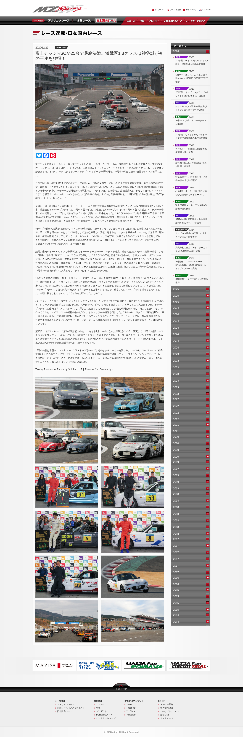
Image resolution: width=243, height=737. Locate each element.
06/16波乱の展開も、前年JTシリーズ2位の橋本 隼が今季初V (191, 177)
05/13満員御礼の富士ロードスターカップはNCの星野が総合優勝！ (191, 247)
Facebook (131, 708)
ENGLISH (206, 10)
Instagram (131, 715)
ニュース (131, 20)
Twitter (129, 704)
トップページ (160, 10)
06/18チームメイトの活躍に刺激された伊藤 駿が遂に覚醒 (191, 149)
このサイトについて (169, 711)
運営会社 (164, 715)
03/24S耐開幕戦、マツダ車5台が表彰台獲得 (191, 279)
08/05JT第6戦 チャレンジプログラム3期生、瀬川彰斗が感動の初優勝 (191, 60)
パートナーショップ (195, 20)
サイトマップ (191, 10)
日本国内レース (64, 711)
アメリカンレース (65, 704)
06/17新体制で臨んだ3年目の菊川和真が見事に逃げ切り (191, 163)
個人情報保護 (166, 708)
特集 (142, 20)
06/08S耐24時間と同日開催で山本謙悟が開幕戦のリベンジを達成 (191, 219)
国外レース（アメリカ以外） (71, 708)
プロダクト (154, 20)
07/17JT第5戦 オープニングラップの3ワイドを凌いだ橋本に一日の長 (191, 92)
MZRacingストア (172, 20)
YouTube (130, 711)
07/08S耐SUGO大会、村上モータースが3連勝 (191, 120)
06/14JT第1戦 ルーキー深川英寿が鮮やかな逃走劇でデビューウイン (191, 191)
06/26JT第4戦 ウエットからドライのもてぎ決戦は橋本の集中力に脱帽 (191, 134)
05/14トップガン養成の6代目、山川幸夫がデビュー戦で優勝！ (191, 233)
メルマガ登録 (175, 10)
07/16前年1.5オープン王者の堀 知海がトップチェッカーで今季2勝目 (191, 106)
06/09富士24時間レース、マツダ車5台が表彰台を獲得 (191, 205)
